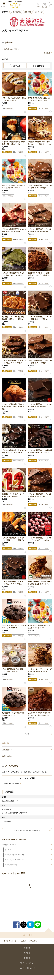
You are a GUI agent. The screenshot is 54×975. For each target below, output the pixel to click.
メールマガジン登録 (27, 778)
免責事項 (27, 958)
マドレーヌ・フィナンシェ (14, 860)
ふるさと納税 (16, 12)
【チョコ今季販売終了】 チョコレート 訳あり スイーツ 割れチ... (40, 230)
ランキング (39, 12)
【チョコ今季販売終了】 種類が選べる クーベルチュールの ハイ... (40, 451)
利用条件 (27, 953)
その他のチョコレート (10, 845)
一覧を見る (46, 53)
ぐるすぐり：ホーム (9, 941)
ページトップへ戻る (48, 930)
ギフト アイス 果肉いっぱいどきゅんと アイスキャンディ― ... (39, 99)
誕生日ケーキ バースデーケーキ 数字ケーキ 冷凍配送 (13, 495)
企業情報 (27, 948)
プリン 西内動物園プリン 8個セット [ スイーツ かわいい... (14, 670)
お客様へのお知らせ (11, 49)
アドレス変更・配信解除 (11, 783)
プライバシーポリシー (27, 963)
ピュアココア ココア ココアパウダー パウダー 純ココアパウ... (39, 714)
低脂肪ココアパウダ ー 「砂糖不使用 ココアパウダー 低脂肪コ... (39, 274)
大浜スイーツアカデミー (30, 941)
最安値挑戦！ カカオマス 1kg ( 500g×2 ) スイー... (13, 714)
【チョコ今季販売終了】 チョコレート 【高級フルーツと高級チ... (14, 539)
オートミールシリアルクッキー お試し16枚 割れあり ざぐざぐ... (40, 583)
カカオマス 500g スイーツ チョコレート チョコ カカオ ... (14, 626)
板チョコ (8, 850)
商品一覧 (5, 743)
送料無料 (28, 12)
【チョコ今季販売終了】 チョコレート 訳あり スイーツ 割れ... (40, 186)
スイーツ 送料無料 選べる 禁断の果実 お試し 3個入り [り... (13, 143)
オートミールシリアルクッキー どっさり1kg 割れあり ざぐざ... (40, 670)
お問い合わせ (7, 756)
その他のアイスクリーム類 (14, 855)
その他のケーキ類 (11, 865)
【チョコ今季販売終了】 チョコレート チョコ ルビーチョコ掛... (40, 539)
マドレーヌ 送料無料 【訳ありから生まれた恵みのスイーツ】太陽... (13, 406)
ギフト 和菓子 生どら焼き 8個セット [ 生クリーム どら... (14, 99)
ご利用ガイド (7, 750)
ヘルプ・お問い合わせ (27, 968)
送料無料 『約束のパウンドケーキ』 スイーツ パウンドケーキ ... (39, 143)
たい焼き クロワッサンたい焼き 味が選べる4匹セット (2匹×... (13, 318)
